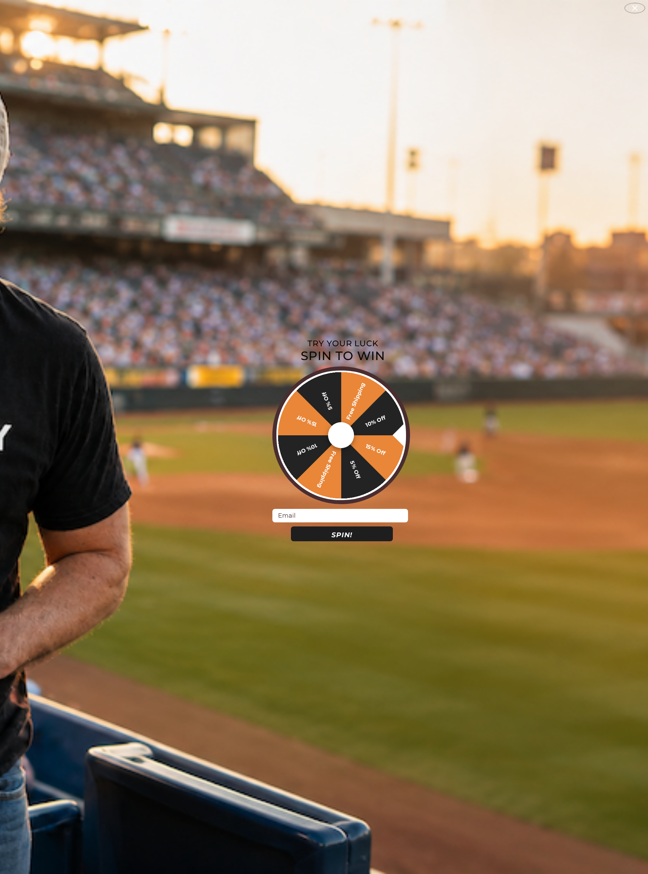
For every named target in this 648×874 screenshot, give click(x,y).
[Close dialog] (634, 8)
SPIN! (341, 535)
